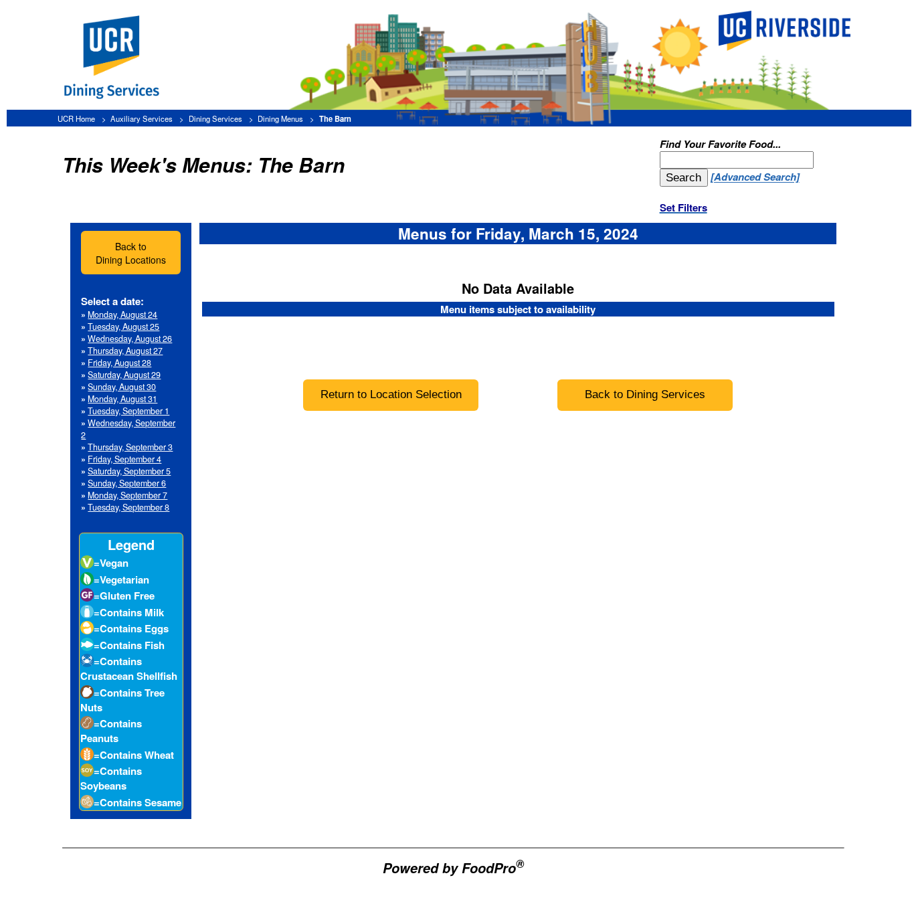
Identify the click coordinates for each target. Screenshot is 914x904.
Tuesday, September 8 (128, 507)
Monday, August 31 (122, 399)
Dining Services (215, 118)
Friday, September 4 (124, 459)
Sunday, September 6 (127, 483)
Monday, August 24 (122, 314)
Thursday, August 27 (125, 351)
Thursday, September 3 (130, 447)
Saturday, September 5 (129, 471)
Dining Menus (280, 118)
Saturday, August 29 (124, 375)
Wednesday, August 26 (130, 339)
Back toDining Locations (131, 253)
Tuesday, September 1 (128, 411)
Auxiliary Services (141, 118)
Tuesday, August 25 (123, 327)
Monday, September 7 (127, 495)
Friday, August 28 (119, 363)
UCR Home (76, 118)
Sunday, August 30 (122, 387)
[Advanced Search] (755, 177)
